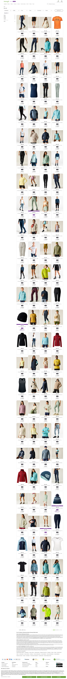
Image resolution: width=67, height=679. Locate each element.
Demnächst (47, 664)
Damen (5, 17)
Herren (5, 18)
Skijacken (42, 637)
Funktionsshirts (41, 655)
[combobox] (55, 4)
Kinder (5, 16)
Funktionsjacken (49, 648)
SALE (4, 21)
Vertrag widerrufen (25, 666)
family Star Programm (5, 663)
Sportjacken (28, 655)
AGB (12, 663)
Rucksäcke (48, 652)
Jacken (43, 642)
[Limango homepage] (6, 1)
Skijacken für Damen (19, 655)
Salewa (24, 655)
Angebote (37, 663)
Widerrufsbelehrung (15, 664)
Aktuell (47, 663)
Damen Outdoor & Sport (47, 655)
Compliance (13, 666)
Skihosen (38, 637)
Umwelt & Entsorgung (25, 665)
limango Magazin (4, 665)
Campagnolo (26, 652)
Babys (5, 15)
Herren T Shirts (31, 652)
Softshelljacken (23, 646)
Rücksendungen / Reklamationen (27, 664)
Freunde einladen (4, 664)
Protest (52, 652)
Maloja (55, 652)
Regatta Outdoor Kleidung (20, 652)
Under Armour (59, 652)
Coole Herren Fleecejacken (34, 655)
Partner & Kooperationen (5, 666)
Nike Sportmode (37, 652)
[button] (61, 1)
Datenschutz (13, 665)
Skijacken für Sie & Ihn (43, 652)
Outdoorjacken (35, 637)
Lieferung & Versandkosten (26, 663)
